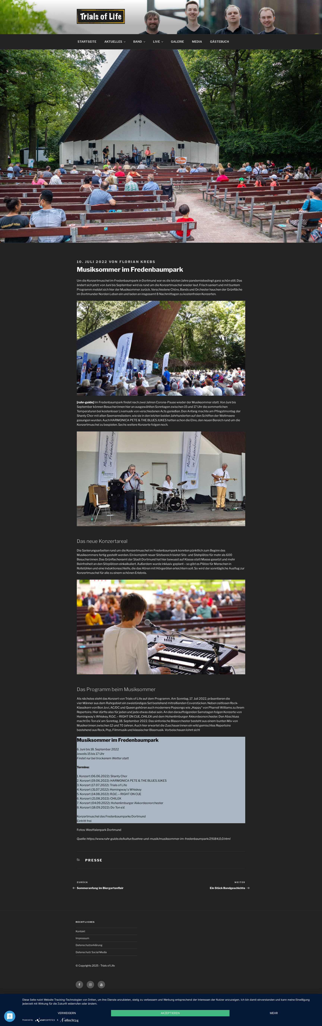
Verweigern (67, 1013)
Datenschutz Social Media (91, 952)
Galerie (177, 41)
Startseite (87, 41)
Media (197, 41)
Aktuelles (113, 41)
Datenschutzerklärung (89, 945)
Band (137, 41)
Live (156, 41)
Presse (94, 860)
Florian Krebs (137, 262)
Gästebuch (219, 41)
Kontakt (80, 931)
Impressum (82, 938)
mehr (274, 1013)
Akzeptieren (170, 1013)
